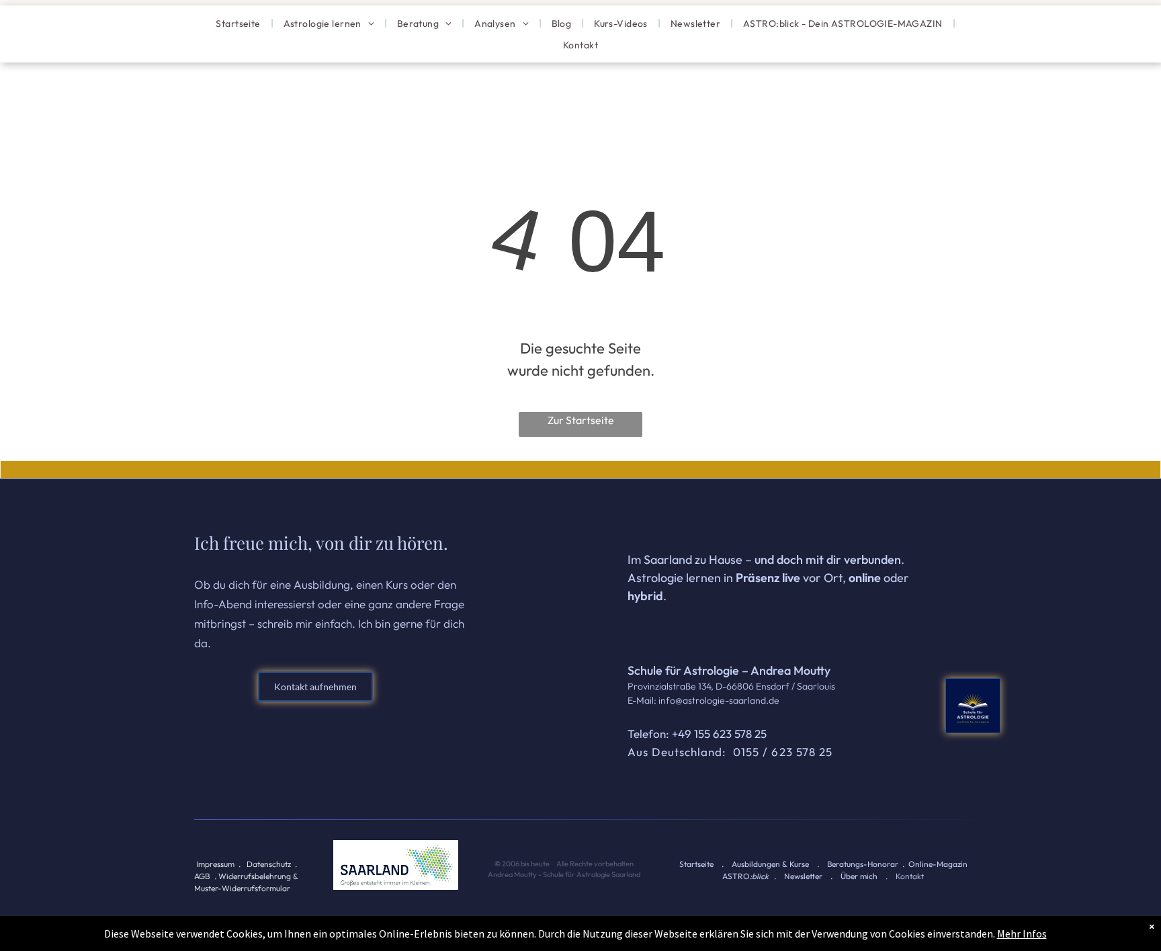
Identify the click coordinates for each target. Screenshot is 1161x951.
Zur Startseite (581, 420)
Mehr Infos (1022, 933)
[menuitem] (239, 23)
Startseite (696, 864)
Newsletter (803, 876)
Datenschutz (269, 864)
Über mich (859, 876)
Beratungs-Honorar (862, 864)
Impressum (215, 864)
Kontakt (910, 876)
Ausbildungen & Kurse (770, 864)
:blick (759, 876)
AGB (202, 876)
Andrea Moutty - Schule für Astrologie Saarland (563, 874)
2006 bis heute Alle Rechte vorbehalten (568, 863)
